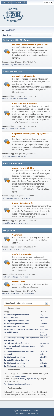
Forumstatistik (13, 370)
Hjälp (16, 411)
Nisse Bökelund (24, 223)
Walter (42, 346)
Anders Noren (29, 294)
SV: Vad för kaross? (9, 223)
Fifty (24, 156)
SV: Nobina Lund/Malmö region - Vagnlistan (21, 329)
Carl (23, 129)
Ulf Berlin (26, 198)
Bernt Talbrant (25, 64)
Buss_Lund (44, 329)
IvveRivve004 (44, 343)
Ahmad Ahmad (20, 376)
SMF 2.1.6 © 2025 (21, 413)
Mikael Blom (44, 357)
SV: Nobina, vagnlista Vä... (11, 156)
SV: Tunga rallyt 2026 (10, 64)
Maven (42, 326)
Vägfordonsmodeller (22, 254)
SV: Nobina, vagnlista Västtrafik (16, 315)
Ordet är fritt (18, 281)
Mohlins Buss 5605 (9, 99)
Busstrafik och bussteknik (24, 103)
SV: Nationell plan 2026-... (11, 249)
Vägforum (17, 234)
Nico (26, 277)
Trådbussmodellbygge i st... (12, 277)
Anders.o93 (44, 338)
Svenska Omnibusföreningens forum (30, 44)
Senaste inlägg (13, 308)
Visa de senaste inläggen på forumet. (17, 384)
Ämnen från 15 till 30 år (23, 168)
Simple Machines (33, 413)
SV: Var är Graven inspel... (11, 294)
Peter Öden (23, 99)
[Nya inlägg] (7, 51)
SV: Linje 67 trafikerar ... (11, 129)
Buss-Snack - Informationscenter (19, 303)
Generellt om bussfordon (24, 76)
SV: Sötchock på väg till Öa (14, 326)
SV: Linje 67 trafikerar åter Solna (16, 321)
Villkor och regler (25, 411)
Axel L (25, 249)
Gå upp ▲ (36, 411)
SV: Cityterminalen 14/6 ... (11, 198)
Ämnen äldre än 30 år (22, 203)
